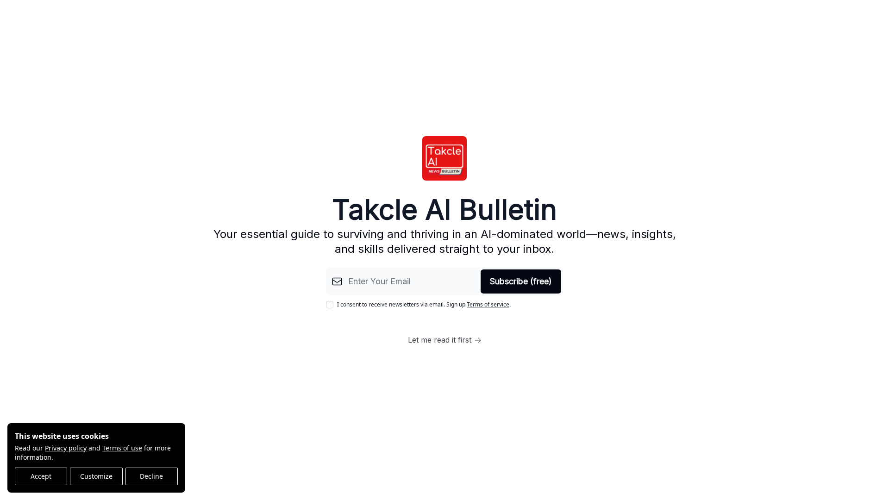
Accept (41, 476)
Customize (96, 476)
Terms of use (122, 448)
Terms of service (488, 304)
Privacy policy (66, 448)
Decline (151, 476)
